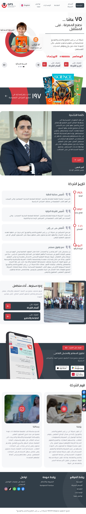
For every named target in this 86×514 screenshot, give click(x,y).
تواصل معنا (37, 5)
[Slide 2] (22, 66)
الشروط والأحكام (47, 482)
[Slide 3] (20, 66)
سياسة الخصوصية (47, 485)
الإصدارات (47, 5)
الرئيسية (79, 5)
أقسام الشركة (70, 5)
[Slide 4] (18, 66)
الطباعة (57, 5)
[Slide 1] (23, 66)
